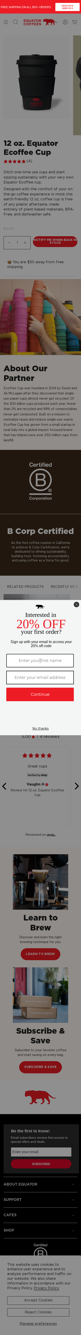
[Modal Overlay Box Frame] (40, 7)
